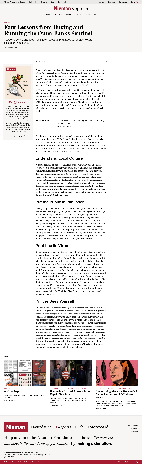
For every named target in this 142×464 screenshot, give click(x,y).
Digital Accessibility (131, 462)
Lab (52, 2)
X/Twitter (133, 425)
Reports (44, 2)
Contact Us (123, 2)
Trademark (112, 462)
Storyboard (62, 2)
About (69, 15)
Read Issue (16, 136)
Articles (58, 15)
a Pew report (46, 102)
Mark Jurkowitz (11, 47)
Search (133, 2)
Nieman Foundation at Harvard (14, 2)
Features (8, 22)
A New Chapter (13, 391)
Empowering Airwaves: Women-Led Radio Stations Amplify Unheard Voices (116, 394)
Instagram (133, 428)
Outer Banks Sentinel (85, 148)
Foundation (42, 427)
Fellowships (33, 2)
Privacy (120, 462)
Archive (101, 2)
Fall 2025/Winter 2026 (86, 15)
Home (47, 15)
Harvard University (100, 462)
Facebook (134, 431)
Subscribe (111, 2)
